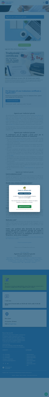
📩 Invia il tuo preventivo (24, 206)
